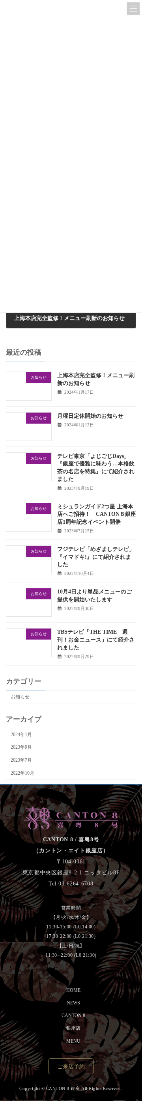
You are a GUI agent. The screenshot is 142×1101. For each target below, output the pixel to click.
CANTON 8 (73, 1015)
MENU (73, 1041)
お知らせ (20, 696)
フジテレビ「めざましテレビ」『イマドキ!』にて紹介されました (96, 556)
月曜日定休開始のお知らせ (90, 416)
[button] (71, 1067)
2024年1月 (21, 734)
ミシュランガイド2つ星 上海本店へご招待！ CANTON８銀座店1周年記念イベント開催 (96, 514)
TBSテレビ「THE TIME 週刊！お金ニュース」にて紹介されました (96, 639)
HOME (73, 990)
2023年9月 (21, 747)
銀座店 (73, 1028)
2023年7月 (21, 760)
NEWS (73, 1003)
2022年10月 (22, 773)
